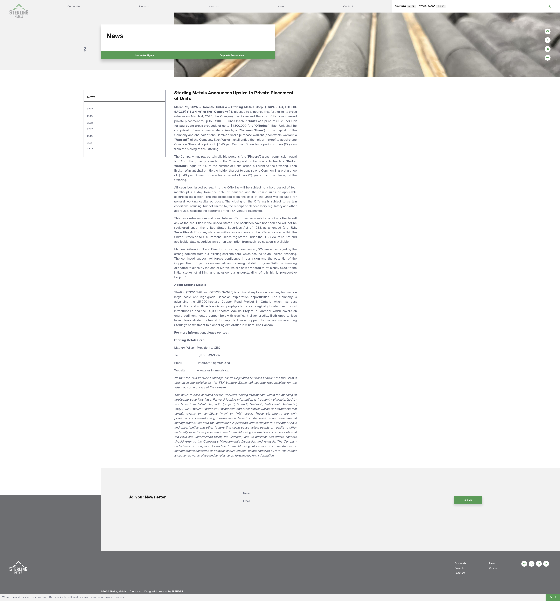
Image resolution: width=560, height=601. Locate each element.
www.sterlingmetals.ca (213, 370)
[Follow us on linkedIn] (539, 564)
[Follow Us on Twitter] (548, 40)
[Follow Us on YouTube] (548, 31)
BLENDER (177, 591)
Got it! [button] (553, 597)
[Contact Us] (548, 58)
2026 (90, 109)
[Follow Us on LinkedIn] (548, 49)
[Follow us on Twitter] (531, 564)
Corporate (74, 6)
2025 (90, 115)
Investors (213, 6)
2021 (89, 142)
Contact (348, 6)
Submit (468, 500)
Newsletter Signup (144, 55)
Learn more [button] (119, 597)
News (281, 6)
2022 (90, 135)
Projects (144, 6)
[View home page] (18, 11)
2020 (90, 149)
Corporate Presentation (232, 55)
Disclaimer (135, 591)
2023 (90, 129)
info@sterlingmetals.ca (214, 363)
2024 (90, 122)
